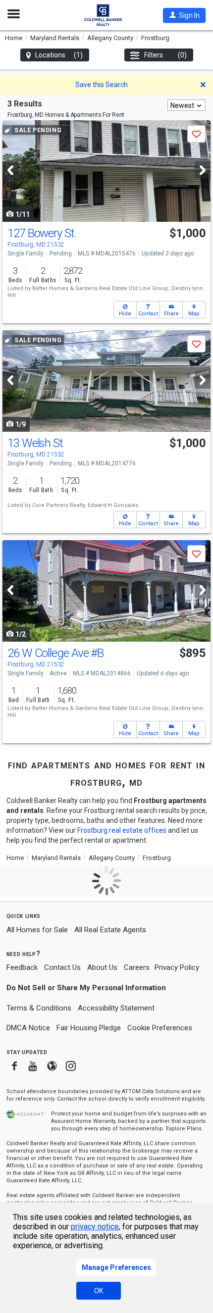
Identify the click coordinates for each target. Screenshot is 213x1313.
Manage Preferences (116, 1267)
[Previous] (10, 170)
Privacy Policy (177, 967)
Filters (165, 55)
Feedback (22, 967)
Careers (137, 967)
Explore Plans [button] (184, 1128)
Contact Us (62, 967)
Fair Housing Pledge (88, 1027)
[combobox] (186, 105)
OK (98, 1291)
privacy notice (95, 1226)
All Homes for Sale (37, 929)
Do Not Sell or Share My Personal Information (86, 987)
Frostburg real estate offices (121, 830)
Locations (59, 55)
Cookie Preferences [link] (159, 1027)
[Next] (203, 170)
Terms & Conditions (38, 1008)
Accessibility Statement (116, 1008)
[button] (184, 15)
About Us (102, 967)
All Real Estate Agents (110, 929)
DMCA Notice (28, 1027)
